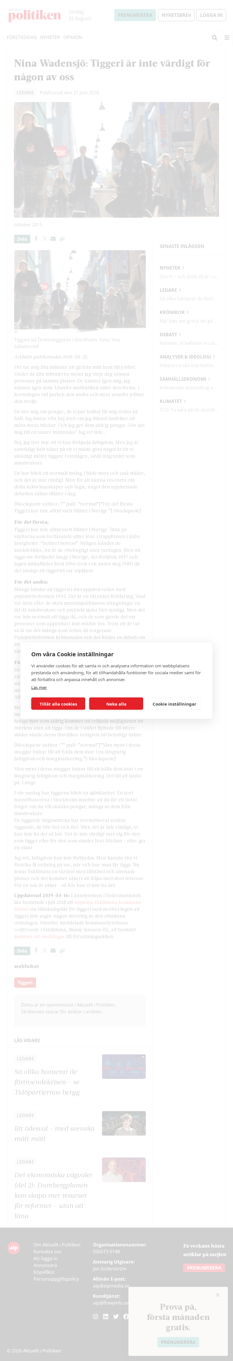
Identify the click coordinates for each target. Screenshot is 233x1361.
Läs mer (39, 687)
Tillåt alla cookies (58, 703)
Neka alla (116, 703)
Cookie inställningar (174, 703)
